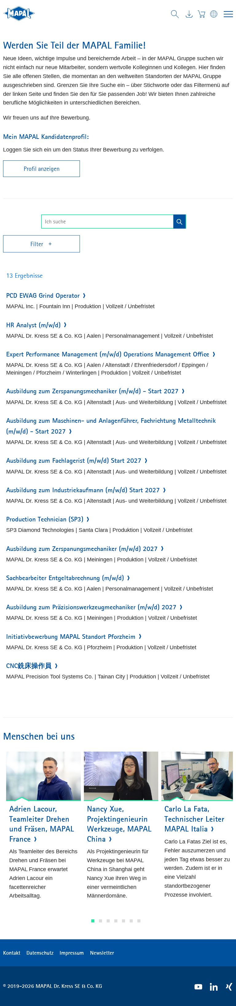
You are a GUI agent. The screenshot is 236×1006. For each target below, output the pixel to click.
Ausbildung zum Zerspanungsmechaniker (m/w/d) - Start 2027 (92, 391)
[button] (92, 920)
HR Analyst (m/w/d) (33, 325)
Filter (37, 244)
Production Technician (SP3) (44, 519)
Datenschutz (39, 952)
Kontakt (11, 952)
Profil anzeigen (42, 168)
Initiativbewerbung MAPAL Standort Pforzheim (71, 636)
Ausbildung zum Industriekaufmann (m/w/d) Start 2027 (83, 490)
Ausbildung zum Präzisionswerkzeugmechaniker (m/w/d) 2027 (91, 607)
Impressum (72, 952)
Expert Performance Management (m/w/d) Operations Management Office (107, 354)
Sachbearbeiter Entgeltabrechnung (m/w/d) (65, 578)
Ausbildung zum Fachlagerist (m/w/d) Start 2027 (73, 460)
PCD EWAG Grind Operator (43, 295)
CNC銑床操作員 (29, 666)
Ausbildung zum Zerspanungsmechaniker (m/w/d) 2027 (82, 548)
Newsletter (102, 952)
